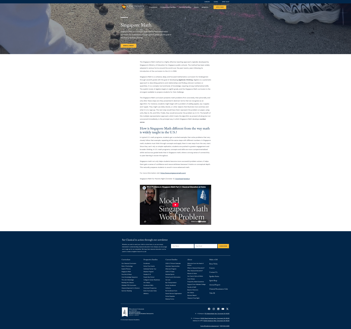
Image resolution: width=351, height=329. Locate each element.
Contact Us (213, 272)
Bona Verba (213, 263)
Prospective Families (168, 7)
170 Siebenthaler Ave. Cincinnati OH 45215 (217, 313)
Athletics (205, 7)
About (196, 7)
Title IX (212, 293)
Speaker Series (214, 276)
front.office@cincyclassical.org (209, 326)
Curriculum (153, 7)
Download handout (182, 179)
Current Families (185, 7)
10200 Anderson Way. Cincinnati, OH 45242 (216, 321)
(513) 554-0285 (224, 326)
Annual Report (214, 284)
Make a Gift (213, 259)
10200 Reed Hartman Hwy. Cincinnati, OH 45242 (215, 318)
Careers (212, 268)
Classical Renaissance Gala (218, 289)
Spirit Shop (213, 280)
